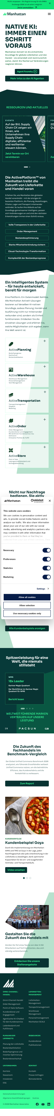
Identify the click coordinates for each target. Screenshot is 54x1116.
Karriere (6, 1071)
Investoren (7, 1079)
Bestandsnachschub (12, 1058)
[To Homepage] (8, 983)
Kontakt (32, 1071)
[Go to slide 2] (29, 167)
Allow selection (27, 605)
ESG (4, 1083)
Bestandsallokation (12, 1048)
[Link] (37, 1104)
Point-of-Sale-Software (13, 1008)
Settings (41, 588)
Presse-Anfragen (36, 1075)
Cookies (36, 1098)
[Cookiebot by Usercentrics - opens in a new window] (32, 501)
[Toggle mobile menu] (49, 13)
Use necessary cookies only (27, 613)
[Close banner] (50, 501)
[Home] (14, 13)
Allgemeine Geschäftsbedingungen (16, 1098)
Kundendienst (35, 1041)
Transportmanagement (39, 1007)
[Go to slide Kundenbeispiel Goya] (24, 878)
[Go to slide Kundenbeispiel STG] (27, 878)
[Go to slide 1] (26, 167)
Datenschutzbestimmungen (14, 1094)
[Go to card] (27, 708)
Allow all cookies (27, 597)
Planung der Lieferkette (13, 1044)
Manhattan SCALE (37, 1021)
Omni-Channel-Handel (13, 1000)
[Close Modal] (49, 3)
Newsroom (8, 1075)
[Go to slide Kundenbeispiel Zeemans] (30, 878)
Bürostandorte (35, 1079)
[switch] (46, 559)
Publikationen (35, 1045)
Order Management (11, 1004)
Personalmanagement (39, 1018)
